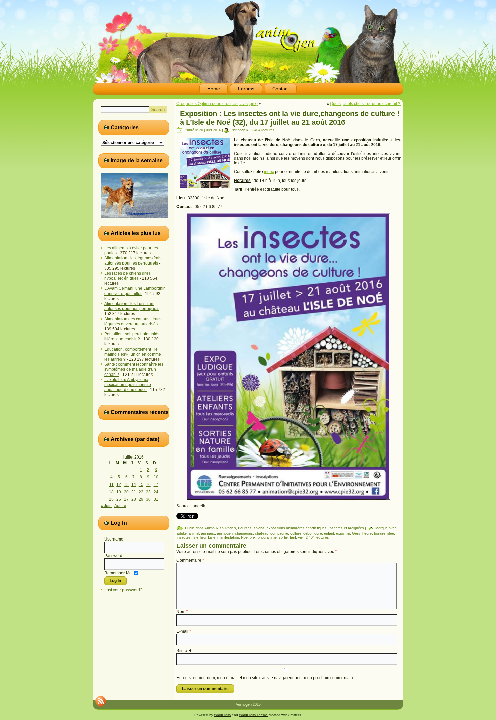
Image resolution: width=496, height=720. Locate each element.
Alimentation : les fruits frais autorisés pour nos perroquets (131, 306)
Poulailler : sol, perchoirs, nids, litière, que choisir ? (132, 336)
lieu (203, 537)
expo (340, 533)
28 (133, 499)
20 (126, 492)
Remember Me (118, 572)
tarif (293, 537)
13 (126, 484)
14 (133, 484)
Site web (184, 650)
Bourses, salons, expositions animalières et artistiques (282, 528)
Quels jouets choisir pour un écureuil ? (365, 103)
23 (148, 492)
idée (390, 533)
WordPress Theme (253, 715)
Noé (244, 537)
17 (156, 484)
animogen (225, 533)
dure (318, 533)
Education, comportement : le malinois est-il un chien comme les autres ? (132, 354)
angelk (243, 130)
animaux (208, 533)
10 (156, 477)
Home (213, 88)
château (261, 533)
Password (113, 555)
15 (141, 484)
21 (133, 492)
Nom (182, 611)
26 (118, 499)
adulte (182, 533)
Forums (246, 88)
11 (111, 484)
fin (348, 533)
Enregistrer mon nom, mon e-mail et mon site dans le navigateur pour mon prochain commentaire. (265, 677)
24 (156, 492)
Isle (195, 537)
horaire (379, 533)
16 (148, 484)
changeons (244, 533)
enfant (329, 533)
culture (295, 533)
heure (367, 533)
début (307, 533)
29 (141, 499)
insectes (184, 537)
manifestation (228, 537)
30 (148, 499)
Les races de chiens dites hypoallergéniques (127, 276)
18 (111, 492)
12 (118, 484)
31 (156, 499)
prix (253, 537)
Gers (356, 533)
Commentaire (190, 560)
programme (267, 537)
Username (113, 539)
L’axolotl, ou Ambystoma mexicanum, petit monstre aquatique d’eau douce (127, 384)
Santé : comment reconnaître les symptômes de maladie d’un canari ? (133, 369)
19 (118, 492)
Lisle (211, 537)
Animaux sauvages (220, 528)
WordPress (222, 715)
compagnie (279, 533)
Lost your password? (123, 590)
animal (194, 533)
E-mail (183, 631)
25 (111, 499)
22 (141, 492)
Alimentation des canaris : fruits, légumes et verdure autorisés (133, 321)
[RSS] (100, 701)
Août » (120, 505)
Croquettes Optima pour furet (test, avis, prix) (217, 103)
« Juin (106, 505)
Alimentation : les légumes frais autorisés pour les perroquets (132, 261)
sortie (283, 537)
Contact (280, 88)
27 (126, 499)
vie (300, 537)
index (269, 171)
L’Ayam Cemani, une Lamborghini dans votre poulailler (135, 291)
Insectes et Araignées (346, 528)
